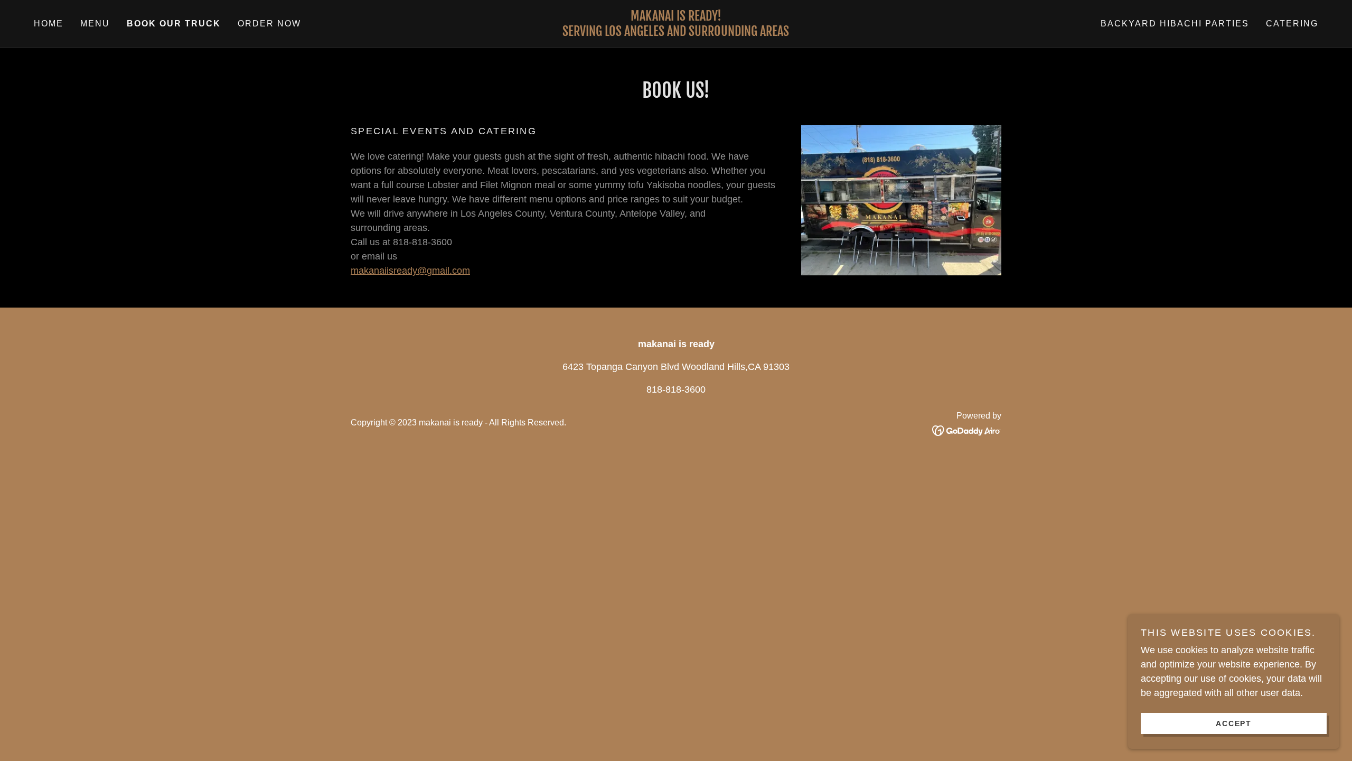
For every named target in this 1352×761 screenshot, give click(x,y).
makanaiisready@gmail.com (410, 270)
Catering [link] (1292, 23)
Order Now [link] (269, 23)
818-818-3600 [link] (676, 389)
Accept (1234, 723)
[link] (676, 32)
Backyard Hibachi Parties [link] (1175, 23)
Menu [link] (95, 23)
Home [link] (48, 23)
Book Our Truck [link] (174, 23)
